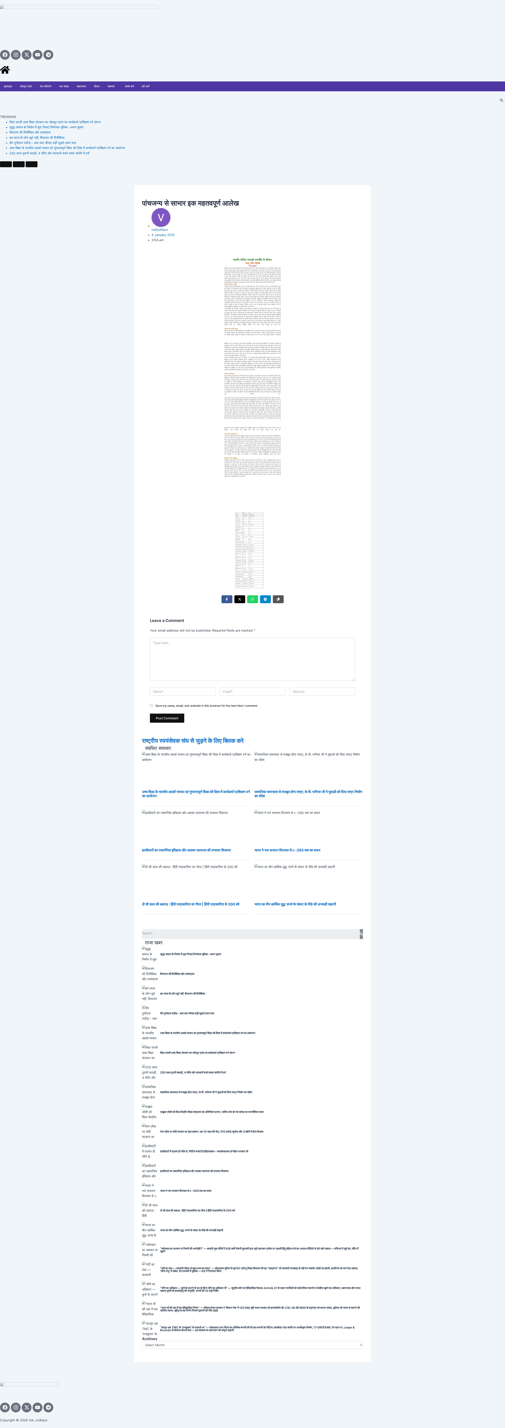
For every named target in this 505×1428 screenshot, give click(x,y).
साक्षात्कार (81, 86)
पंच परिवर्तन (45, 86)
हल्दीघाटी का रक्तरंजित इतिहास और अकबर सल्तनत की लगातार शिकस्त (186, 850)
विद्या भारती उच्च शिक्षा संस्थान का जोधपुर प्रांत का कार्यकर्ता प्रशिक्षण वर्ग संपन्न (55, 122)
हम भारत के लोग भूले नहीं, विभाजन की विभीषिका (37, 138)
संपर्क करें (129, 86)
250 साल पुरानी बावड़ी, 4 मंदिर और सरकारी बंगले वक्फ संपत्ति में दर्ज (49, 153)
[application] (116, 86)
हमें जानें (146, 86)
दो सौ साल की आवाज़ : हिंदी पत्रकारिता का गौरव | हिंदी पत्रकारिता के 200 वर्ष (190, 904)
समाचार (111, 86)
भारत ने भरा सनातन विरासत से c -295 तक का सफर (287, 850)
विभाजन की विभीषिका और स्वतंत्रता (30, 132)
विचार (97, 86)
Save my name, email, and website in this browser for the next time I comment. (206, 705)
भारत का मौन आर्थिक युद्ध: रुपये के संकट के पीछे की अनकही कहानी (295, 904)
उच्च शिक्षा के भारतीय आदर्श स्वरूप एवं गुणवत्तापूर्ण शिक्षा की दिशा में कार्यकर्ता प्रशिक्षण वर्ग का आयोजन (67, 148)
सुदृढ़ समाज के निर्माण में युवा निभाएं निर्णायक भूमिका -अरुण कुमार (46, 127)
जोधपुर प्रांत (26, 86)
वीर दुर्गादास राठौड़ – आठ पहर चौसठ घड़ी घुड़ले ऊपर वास (42, 143)
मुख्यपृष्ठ (8, 86)
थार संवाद (64, 86)
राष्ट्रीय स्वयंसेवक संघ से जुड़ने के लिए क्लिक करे (193, 740)
